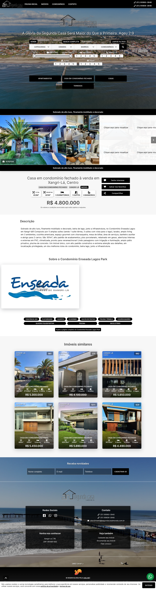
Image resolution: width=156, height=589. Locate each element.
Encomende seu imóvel (106, 541)
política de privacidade (49, 586)
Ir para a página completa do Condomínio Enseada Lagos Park (78, 330)
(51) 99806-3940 (144, 6)
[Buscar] (123, 47)
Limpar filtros (119, 41)
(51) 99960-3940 (144, 2)
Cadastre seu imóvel (106, 538)
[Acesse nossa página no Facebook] (44, 515)
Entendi (148, 585)
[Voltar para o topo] (6, 577)
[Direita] (153, 140)
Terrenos (78, 86)
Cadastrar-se (120, 471)
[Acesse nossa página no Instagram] (55, 515)
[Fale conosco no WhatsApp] (50, 515)
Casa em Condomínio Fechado (78, 78)
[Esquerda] (2, 140)
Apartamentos (45, 78)
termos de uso (65, 586)
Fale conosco (106, 544)
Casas (111, 78)
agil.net (86, 578)
